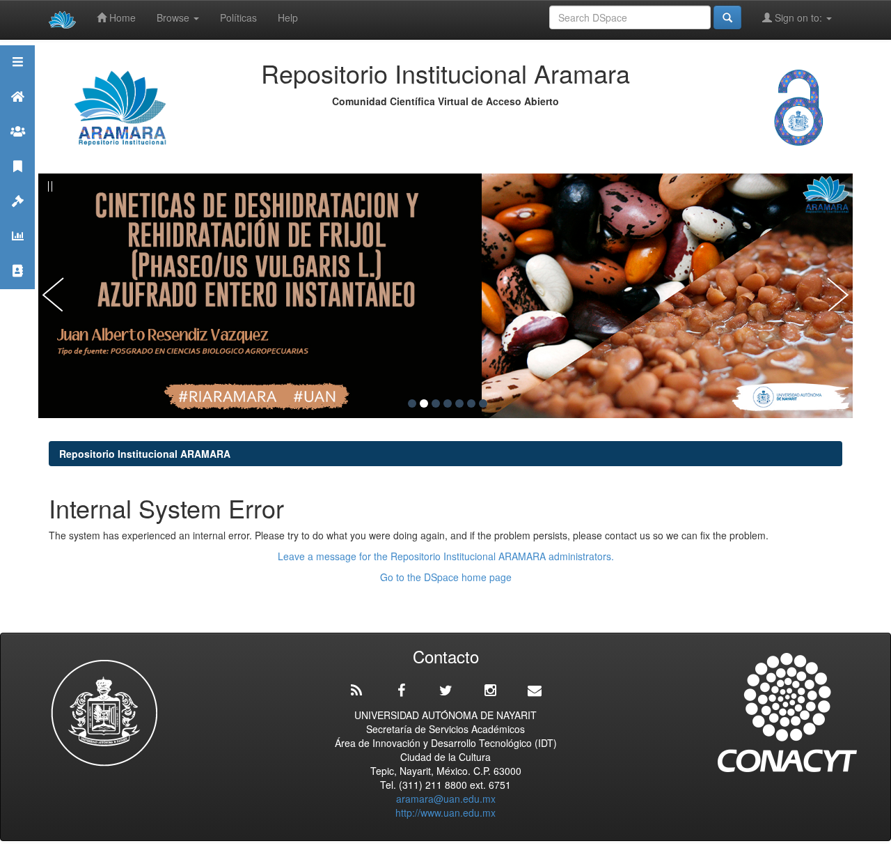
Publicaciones (17, 184)
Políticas (238, 17)
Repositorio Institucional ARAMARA (144, 454)
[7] (483, 403)
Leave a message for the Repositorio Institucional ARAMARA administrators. (446, 556)
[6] (471, 403)
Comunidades (17, 149)
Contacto (17, 288)
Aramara (17, 114)
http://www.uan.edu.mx (445, 812)
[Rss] (356, 690)
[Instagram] (490, 690)
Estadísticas (17, 253)
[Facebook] (401, 690)
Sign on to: (798, 17)
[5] (459, 403)
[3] (436, 403)
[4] (447, 403)
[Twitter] (445, 690)
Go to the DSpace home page (446, 577)
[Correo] (534, 690)
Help (288, 17)
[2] (424, 403)
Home (121, 17)
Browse (174, 17)
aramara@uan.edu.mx (446, 799)
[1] (412, 403)
